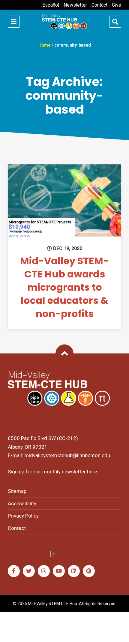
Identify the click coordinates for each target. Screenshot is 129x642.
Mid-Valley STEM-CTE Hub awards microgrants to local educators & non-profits (64, 287)
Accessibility (22, 503)
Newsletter (75, 5)
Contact (99, 5)
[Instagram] (44, 571)
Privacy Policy (23, 516)
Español (50, 5)
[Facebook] (14, 571)
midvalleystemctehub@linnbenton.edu (67, 455)
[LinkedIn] (74, 571)
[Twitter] (29, 571)
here (92, 472)
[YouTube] (59, 571)
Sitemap (17, 491)
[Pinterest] (89, 571)
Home (44, 45)
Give (116, 5)
